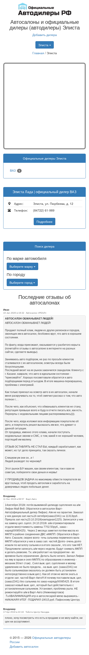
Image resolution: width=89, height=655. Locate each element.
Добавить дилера (44, 35)
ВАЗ (15, 170)
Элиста (43, 45)
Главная (38, 53)
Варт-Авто (31, 499)
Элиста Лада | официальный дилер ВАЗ (44, 191)
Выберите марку (22, 266)
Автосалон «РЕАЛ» (36, 313)
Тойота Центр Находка (37, 612)
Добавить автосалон (24, 646)
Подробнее (44, 221)
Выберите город (21, 282)
